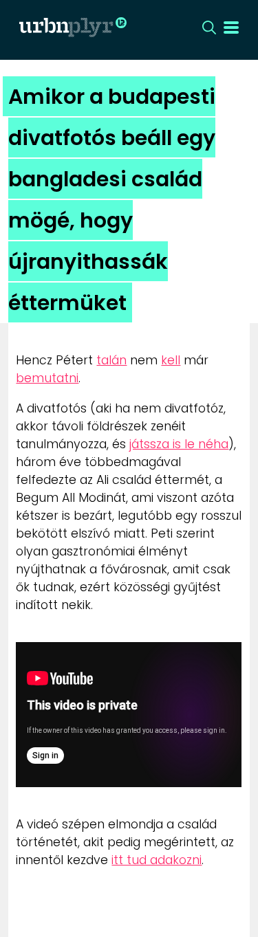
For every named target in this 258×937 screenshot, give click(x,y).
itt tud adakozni (156, 860)
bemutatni (47, 378)
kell (170, 360)
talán (111, 360)
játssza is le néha (178, 444)
